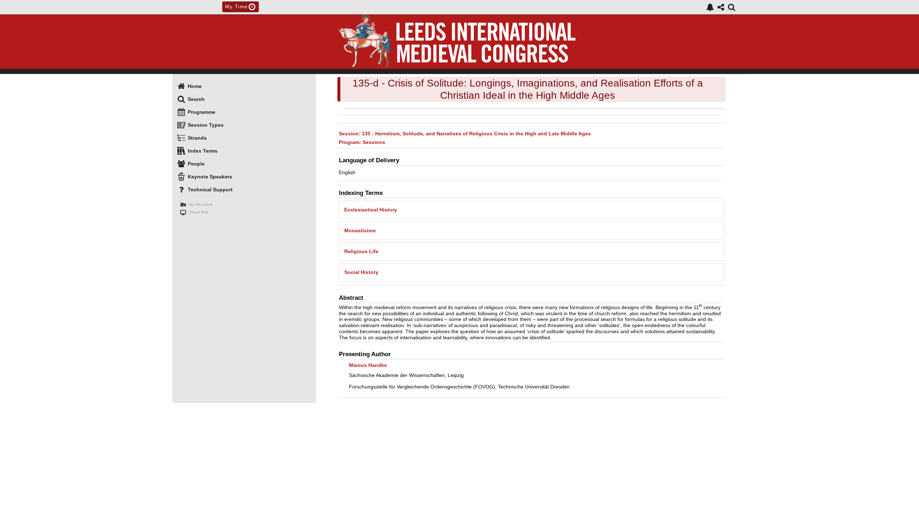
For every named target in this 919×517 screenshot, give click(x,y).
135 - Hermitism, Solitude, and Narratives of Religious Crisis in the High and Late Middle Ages (465, 133)
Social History (361, 272)
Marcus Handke (368, 365)
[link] (710, 7)
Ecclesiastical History (370, 210)
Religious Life (361, 251)
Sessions (362, 142)
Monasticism (359, 230)
